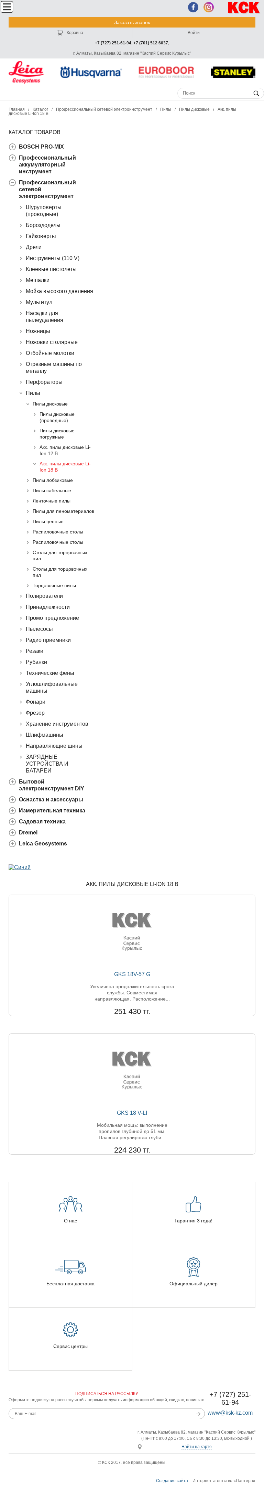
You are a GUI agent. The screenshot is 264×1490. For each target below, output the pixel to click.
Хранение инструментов (57, 724)
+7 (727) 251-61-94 (113, 43)
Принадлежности (48, 607)
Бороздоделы (43, 225)
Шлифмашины (44, 735)
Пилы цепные (48, 521)
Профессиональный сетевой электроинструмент (104, 109)
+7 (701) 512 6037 (150, 43)
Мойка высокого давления (59, 291)
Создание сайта (172, 1480)
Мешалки (38, 280)
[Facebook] (193, 7)
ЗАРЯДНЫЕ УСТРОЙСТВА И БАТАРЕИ (47, 764)
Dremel (28, 832)
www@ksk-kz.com (230, 1413)
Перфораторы (44, 382)
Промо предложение (52, 618)
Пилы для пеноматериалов (63, 511)
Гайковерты (41, 236)
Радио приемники (48, 640)
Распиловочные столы (58, 532)
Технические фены (50, 673)
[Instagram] (209, 7)
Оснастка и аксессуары (51, 799)
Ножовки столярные (52, 342)
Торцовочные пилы (54, 585)
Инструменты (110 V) (52, 258)
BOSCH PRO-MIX (41, 147)
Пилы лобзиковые (53, 480)
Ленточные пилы (51, 501)
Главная (17, 109)
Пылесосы (39, 629)
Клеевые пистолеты (51, 269)
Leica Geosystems (43, 843)
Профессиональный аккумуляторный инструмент (47, 164)
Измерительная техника (52, 810)
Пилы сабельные (52, 490)
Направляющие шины (54, 746)
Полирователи (44, 596)
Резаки (34, 651)
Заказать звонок (132, 22)
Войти (194, 32)
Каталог (40, 109)
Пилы (165, 109)
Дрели (34, 247)
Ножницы (38, 331)
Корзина (74, 32)
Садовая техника (42, 821)
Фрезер (35, 713)
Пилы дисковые (194, 109)
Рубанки (36, 662)
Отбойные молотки (50, 353)
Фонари (35, 702)
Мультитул (39, 302)
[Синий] (20, 867)
